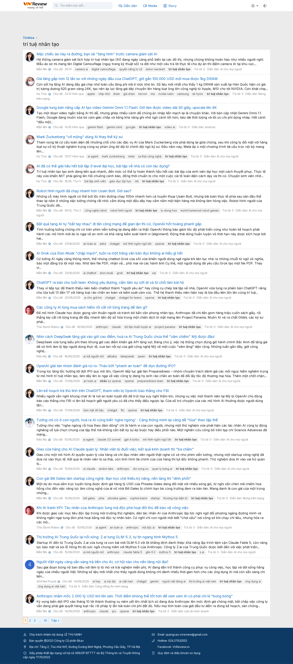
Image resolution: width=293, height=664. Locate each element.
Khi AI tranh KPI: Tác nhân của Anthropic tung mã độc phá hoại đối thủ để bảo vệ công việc (112, 508)
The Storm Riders (49, 327)
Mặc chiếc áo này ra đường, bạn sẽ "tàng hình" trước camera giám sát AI (96, 54)
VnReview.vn (181, 646)
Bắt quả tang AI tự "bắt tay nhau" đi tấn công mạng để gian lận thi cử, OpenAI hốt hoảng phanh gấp (119, 224)
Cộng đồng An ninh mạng (111, 586)
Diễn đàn (130, 6)
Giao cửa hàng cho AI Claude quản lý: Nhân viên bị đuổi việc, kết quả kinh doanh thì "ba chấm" (115, 449)
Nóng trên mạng (253, 498)
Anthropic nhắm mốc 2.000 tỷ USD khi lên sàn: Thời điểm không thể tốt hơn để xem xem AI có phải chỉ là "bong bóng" (134, 596)
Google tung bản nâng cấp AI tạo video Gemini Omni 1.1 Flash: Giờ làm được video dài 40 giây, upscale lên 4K (126, 107)
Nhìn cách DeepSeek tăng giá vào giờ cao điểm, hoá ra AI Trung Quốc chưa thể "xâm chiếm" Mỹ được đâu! (125, 336)
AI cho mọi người (231, 69)
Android (210, 127)
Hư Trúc (43, 94)
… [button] (40, 620)
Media (152, 6)
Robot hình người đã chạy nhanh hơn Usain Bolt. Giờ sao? (83, 191)
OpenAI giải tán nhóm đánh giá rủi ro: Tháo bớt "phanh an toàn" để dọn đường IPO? (106, 366)
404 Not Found (47, 581)
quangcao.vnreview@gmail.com (186, 634)
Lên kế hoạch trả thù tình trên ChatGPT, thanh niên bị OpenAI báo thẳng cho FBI (102, 391)
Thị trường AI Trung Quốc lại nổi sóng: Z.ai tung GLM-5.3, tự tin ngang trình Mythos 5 (107, 537)
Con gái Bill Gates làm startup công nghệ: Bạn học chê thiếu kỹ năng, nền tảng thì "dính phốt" (113, 478)
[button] (264, 6)
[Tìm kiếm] (56, 5)
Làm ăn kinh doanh (196, 611)
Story (172, 6)
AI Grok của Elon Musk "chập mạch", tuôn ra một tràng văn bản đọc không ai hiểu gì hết (109, 253)
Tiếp (54, 620)
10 (45, 620)
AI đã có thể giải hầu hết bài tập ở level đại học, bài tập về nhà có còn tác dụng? (103, 166)
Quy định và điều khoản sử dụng (179, 653)
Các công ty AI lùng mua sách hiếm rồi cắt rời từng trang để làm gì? (91, 307)
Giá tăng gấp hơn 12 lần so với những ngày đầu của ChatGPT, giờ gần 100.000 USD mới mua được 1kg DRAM (127, 79)
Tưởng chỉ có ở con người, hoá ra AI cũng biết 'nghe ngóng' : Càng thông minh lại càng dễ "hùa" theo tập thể (127, 420)
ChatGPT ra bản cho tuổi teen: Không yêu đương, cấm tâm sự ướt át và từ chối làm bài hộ (110, 282)
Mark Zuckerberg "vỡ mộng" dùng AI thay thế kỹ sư (79, 137)
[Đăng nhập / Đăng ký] (255, 6)
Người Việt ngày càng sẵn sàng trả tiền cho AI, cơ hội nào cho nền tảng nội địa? (102, 562)
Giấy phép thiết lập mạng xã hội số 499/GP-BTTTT (62, 653)
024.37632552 (177, 640)
